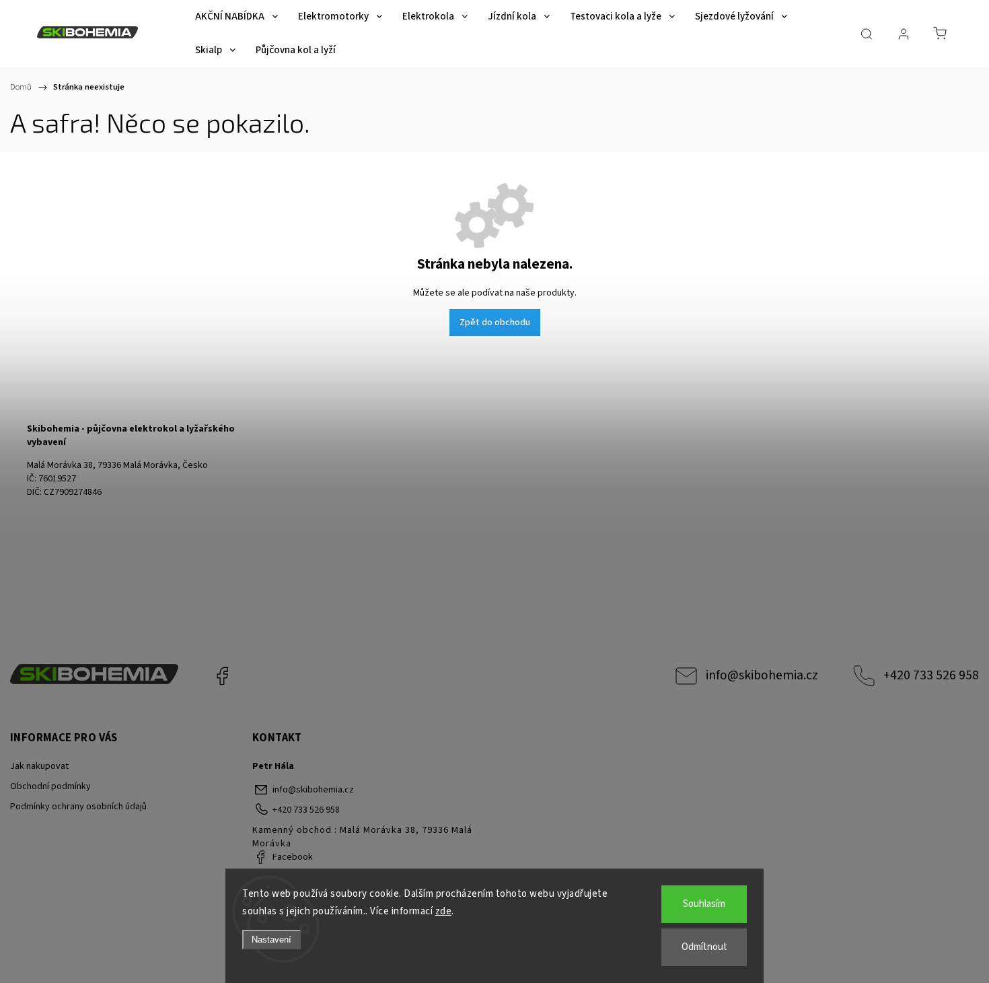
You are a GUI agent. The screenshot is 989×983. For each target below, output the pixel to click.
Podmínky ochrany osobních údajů (78, 806)
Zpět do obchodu (495, 322)
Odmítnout (704, 947)
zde (443, 911)
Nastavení (271, 940)
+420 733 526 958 (931, 675)
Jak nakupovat (39, 766)
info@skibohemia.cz (762, 675)
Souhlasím (704, 904)
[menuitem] (236, 16)
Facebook (222, 676)
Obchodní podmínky (50, 786)
